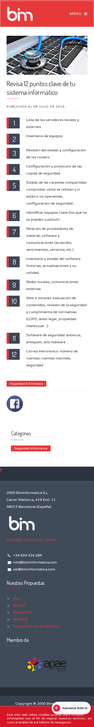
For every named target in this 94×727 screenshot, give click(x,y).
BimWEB (20, 619)
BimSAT (19, 605)
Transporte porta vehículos (36, 626)
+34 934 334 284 (27, 555)
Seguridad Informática (26, 384)
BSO (17, 598)
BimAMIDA (22, 612)
